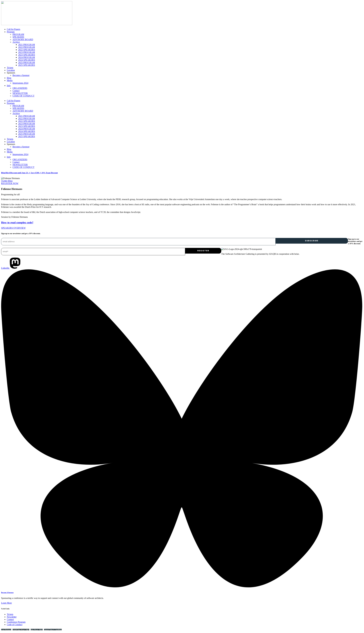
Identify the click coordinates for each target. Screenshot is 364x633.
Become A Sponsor (7, 592)
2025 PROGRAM (26, 62)
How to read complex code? (17, 222)
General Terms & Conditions (53, 629)
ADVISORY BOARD (23, 39)
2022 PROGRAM (26, 47)
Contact (16, 90)
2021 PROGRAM (26, 44)
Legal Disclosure (6, 629)
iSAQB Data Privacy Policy (21, 629)
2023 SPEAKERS (26, 55)
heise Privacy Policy (37, 629)
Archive (16, 42)
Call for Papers (13, 29)
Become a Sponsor (21, 75)
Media (10, 80)
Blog (9, 78)
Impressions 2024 (20, 83)
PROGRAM (18, 34)
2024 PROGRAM (26, 57)
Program (11, 32)
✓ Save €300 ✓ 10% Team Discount (29, 173)
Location (11, 70)
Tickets (10, 67)
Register (203, 251)
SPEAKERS (18, 37)
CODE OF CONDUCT (23, 96)
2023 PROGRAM (26, 52)
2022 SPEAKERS (26, 49)
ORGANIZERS (20, 88)
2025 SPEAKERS (26, 65)
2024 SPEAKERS (26, 60)
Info (9, 85)
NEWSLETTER (20, 93)
